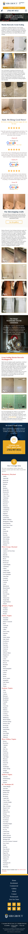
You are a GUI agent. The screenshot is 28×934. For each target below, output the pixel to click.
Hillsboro (5, 709)
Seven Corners (6, 678)
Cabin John (5, 494)
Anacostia (5, 788)
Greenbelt (5, 578)
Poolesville (5, 531)
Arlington (5, 607)
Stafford (5, 782)
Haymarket (5, 755)
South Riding (6, 729)
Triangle (5, 770)
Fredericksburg (6, 778)
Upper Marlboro (7, 601)
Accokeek (5, 549)
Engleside (5, 633)
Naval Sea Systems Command (10, 841)
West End (5, 864)
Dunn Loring (6, 631)
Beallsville (5, 482)
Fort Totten (5, 821)
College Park (6, 570)
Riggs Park (5, 853)
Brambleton (6, 698)
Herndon (5, 651)
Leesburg (5, 713)
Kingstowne (6, 655)
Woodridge (5, 866)
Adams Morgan (6, 786)
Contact (14, 894)
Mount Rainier (6, 588)
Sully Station (6, 682)
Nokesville (5, 762)
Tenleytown (6, 859)
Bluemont (5, 696)
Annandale (5, 619)
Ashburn (5, 694)
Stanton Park (6, 857)
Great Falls (5, 647)
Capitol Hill (6, 798)
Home (14, 880)
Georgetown (6, 825)
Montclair (5, 760)
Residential (14, 883)
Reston (4, 676)
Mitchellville (6, 586)
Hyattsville (5, 580)
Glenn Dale (5, 576)
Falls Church (6, 639)
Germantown (6, 509)
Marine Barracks (7, 835)
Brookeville (6, 490)
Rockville (5, 535)
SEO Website (10, 931)
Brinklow (5, 488)
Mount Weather (6, 719)
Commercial (14, 886)
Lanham (5, 582)
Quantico (5, 764)
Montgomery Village (8, 521)
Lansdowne (6, 711)
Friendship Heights (7, 823)
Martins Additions (7, 519)
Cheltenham (6, 566)
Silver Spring (6, 539)
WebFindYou (18, 931)
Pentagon (5, 611)
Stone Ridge (6, 733)
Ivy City (5, 829)
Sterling (5, 731)
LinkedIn (14, 908)
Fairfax (4, 635)
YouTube (9, 908)
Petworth (5, 847)
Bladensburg (6, 556)
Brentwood (5, 562)
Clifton (4, 629)
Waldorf (5, 603)
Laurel (4, 584)
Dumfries (5, 751)
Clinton (4, 568)
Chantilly (5, 627)
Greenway (5, 649)
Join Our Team (14, 899)
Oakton (4, 672)
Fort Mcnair (6, 819)
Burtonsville (6, 492)
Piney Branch (6, 849)
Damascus (5, 500)
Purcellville (5, 725)
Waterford (5, 737)
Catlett (4, 747)
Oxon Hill (5, 590)
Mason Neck (6, 660)
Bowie (4, 558)
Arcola (4, 692)
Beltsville (5, 554)
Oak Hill (5, 670)
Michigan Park (6, 839)
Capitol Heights (6, 564)
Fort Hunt (5, 643)
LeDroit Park (6, 831)
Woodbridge (6, 772)
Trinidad (5, 860)
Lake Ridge (6, 757)
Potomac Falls (6, 723)
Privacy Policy (14, 925)
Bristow (5, 741)
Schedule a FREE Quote (14, 8)
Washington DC (7, 862)
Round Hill (5, 727)
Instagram (9, 904)
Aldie (4, 690)
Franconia (5, 645)
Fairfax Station (6, 637)
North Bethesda (6, 523)
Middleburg (6, 717)
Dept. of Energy (7, 806)
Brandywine (6, 560)
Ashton (4, 476)
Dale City (5, 749)
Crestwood (5, 804)
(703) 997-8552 (13, 11)
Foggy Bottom (6, 815)
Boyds (4, 486)
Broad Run (5, 743)
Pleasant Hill (6, 851)
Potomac (5, 533)
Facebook (14, 904)
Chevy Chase (6, 496)
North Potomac (6, 527)
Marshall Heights (7, 837)
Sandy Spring (6, 537)
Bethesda (5, 484)
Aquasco (5, 553)
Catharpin (5, 745)
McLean (5, 662)
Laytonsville (6, 517)
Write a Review (2, 10)
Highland (5, 513)
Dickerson (5, 505)
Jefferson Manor (7, 653)
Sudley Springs (6, 768)
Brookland (5, 796)
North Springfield (7, 668)
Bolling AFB (6, 792)
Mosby (4, 666)
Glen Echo (5, 511)
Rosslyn (5, 613)
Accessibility (7, 925)
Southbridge (6, 766)
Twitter (18, 904)
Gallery (14, 888)
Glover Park (6, 827)
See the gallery (14, 222)
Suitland (5, 596)
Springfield (5, 680)
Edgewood (5, 810)
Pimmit (4, 674)
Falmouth (5, 776)
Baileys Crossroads (7, 621)
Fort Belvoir (6, 641)
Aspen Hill (5, 478)
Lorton (4, 658)
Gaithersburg (6, 507)
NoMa (4, 845)
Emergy (5, 814)
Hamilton (5, 707)
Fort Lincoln (6, 817)
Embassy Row (6, 812)
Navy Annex (6, 843)
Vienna (4, 686)
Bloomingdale (6, 790)
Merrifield (5, 664)
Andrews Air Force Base (9, 551)
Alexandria (5, 617)
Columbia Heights (7, 802)
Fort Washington (7, 574)
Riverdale (5, 592)
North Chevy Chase (7, 525)
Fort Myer (5, 609)
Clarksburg (5, 498)
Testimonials (14, 897)
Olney (4, 529)
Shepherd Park (6, 855)
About (14, 891)
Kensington (5, 515)
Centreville (5, 625)
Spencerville (6, 541)
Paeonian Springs (7, 721)
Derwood (5, 503)
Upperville (5, 735)
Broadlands (5, 700)
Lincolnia (5, 656)
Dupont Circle (6, 808)
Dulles (4, 704)
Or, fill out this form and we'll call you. (14, 452)
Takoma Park (6, 543)
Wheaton (5, 545)
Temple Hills (6, 599)
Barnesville (5, 480)
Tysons (4, 684)
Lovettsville (6, 715)
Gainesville (5, 753)
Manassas (5, 758)
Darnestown (6, 502)
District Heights (6, 572)
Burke (4, 623)
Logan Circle (6, 833)
